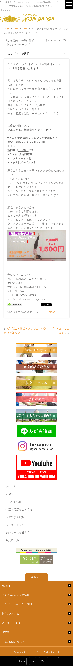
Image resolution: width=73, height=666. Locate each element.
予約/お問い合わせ (13, 641)
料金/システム (10, 613)
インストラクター (12, 623)
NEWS (16, 29)
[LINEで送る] (14, 304)
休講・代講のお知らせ (19, 509)
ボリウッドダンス (16, 524)
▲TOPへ (36, 577)
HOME (7, 29)
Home (21, 661)
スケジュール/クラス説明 (17, 604)
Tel (32, 661)
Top (54, 661)
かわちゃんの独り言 (17, 532)
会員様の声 (12, 540)
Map (43, 661)
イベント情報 (13, 501)
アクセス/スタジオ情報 (16, 595)
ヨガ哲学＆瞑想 (14, 517)
